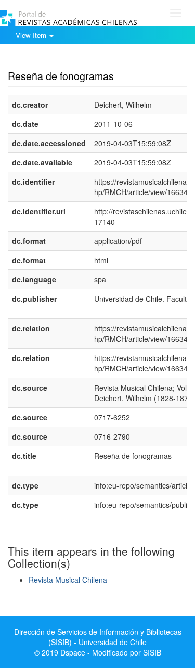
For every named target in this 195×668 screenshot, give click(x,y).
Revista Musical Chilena (68, 579)
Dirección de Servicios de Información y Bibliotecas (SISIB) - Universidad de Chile (97, 636)
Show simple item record (48, 60)
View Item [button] (32, 35)
